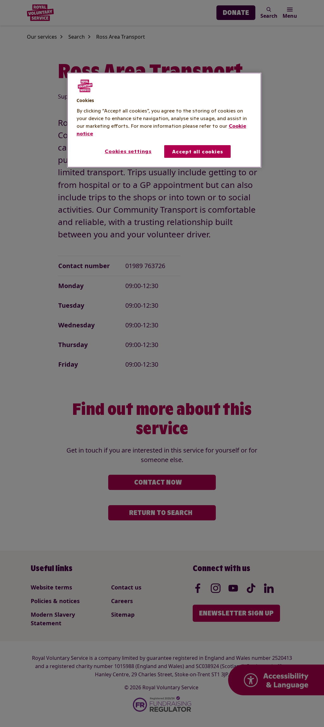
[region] (164, 120)
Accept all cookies (197, 151)
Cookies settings (128, 151)
